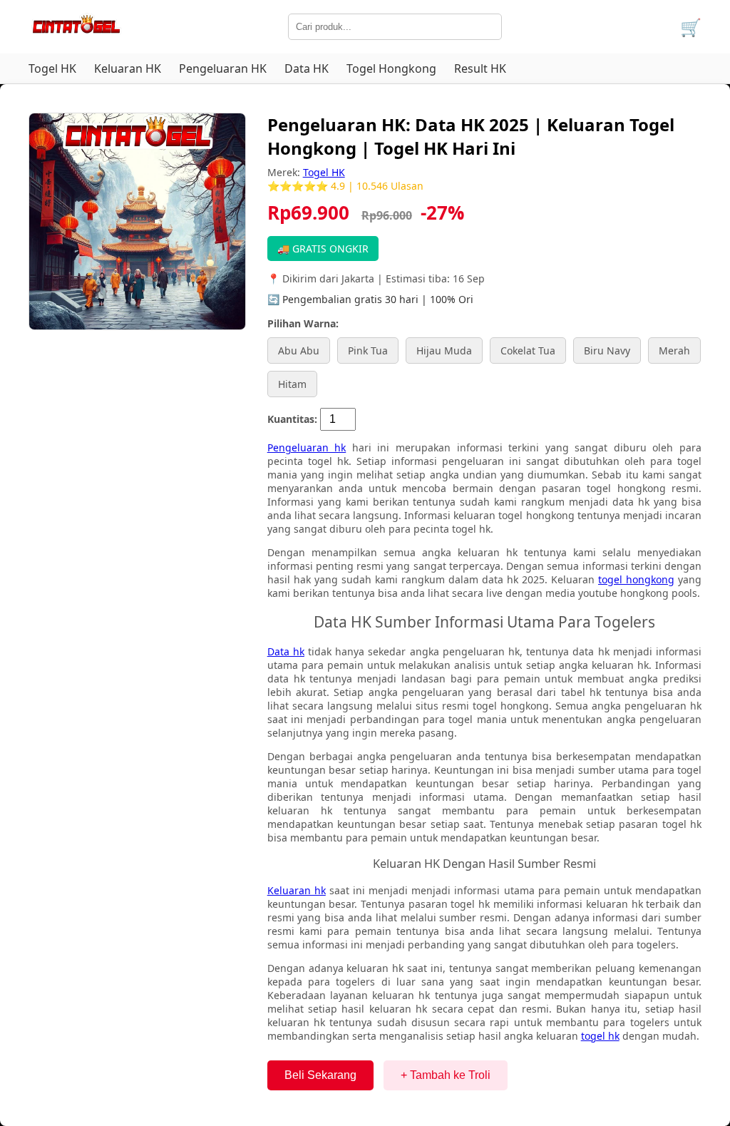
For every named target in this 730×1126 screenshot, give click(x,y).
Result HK (480, 68)
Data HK (306, 68)
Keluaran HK (127, 68)
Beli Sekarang (320, 1075)
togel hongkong (636, 579)
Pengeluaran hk (306, 447)
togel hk (600, 1036)
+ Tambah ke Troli (445, 1075)
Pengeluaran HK (223, 68)
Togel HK (52, 68)
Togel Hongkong (391, 68)
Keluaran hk (296, 890)
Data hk (285, 651)
